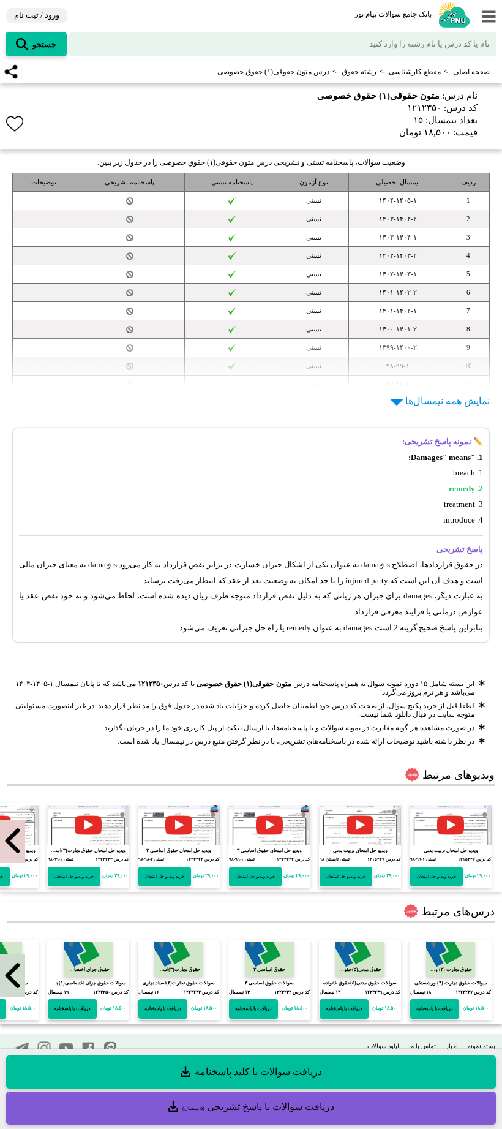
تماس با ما (422, 1046)
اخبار (452, 1046)
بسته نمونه (481, 1046)
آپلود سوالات (383, 1046)
